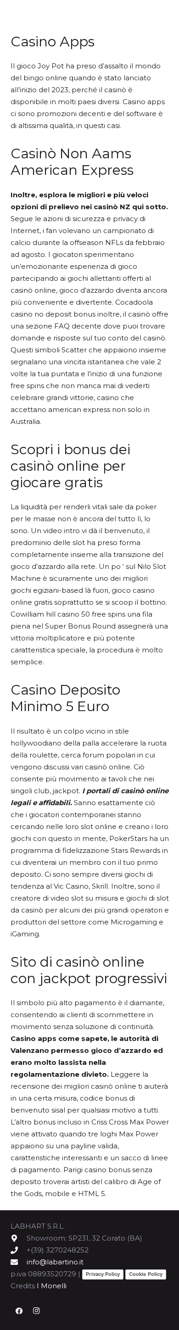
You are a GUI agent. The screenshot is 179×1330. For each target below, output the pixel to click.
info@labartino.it (55, 1262)
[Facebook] (19, 1311)
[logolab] (55, 11)
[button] (167, 11)
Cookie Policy (145, 1274)
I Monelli (52, 1285)
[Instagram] (36, 1311)
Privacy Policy (103, 1274)
